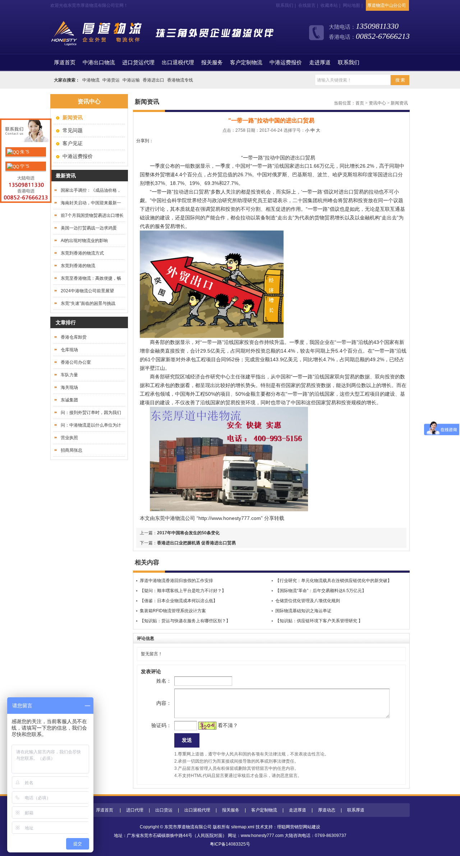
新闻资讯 (399, 103)
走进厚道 (320, 62)
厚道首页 (104, 810)
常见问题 (73, 130)
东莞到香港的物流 (78, 265)
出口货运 (163, 810)
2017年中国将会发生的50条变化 (188, 532)
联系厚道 (355, 810)
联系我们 (284, 5)
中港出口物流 (99, 62)
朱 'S (24, 151)
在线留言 (307, 5)
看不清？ (228, 725)
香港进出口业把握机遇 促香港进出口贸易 (196, 542)
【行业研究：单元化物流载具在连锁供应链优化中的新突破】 (333, 580)
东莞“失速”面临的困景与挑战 (88, 303)
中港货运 (111, 80)
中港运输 (131, 80)
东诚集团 (69, 400)
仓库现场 (69, 349)
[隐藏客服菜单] (25, 131)
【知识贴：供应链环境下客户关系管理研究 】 (319, 620)
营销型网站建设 (305, 826)
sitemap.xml (242, 826)
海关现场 (69, 387)
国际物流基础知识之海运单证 (303, 610)
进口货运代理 (138, 62)
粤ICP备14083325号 (230, 844)
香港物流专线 (180, 80)
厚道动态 (326, 810)
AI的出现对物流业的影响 (84, 240)
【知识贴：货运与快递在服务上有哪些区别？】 (185, 620)
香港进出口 (153, 80)
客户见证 (73, 143)
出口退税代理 (178, 62)
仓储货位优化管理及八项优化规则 (307, 600)
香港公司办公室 (76, 362)
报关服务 (212, 62)
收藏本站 (329, 5)
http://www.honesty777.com (229, 518)
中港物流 (91, 80)
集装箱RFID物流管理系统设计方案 (173, 610)
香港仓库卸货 (74, 337)
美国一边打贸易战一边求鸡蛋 (89, 228)
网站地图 (351, 5)
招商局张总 (71, 450)
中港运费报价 (286, 62)
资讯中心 (377, 103)
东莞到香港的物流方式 (82, 253)
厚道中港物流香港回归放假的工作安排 (176, 580)
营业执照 (69, 437)
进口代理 (134, 810)
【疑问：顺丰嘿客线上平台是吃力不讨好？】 (183, 590)
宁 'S (24, 166)
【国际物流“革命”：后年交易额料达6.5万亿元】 (320, 590)
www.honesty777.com (262, 835)
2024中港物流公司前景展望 (87, 290)
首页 (64, 62)
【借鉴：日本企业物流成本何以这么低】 (178, 600)
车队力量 (69, 374)
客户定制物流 (246, 62)
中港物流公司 (180, 518)
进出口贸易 (196, 192)
